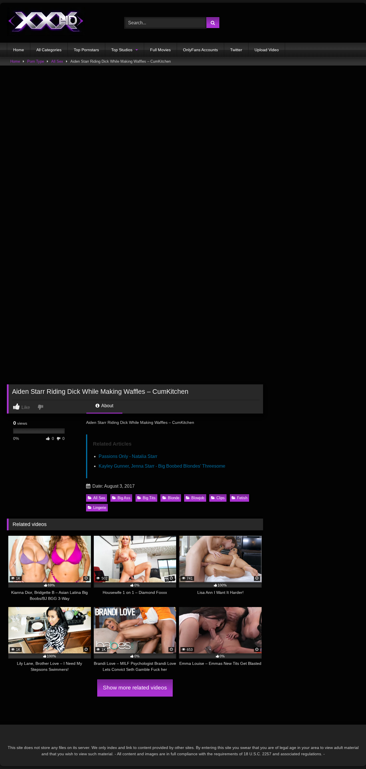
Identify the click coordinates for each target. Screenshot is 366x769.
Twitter (236, 50)
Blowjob (197, 498)
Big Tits (149, 498)
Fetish (242, 498)
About (106, 405)
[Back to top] (348, 752)
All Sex (57, 61)
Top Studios (121, 50)
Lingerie (99, 507)
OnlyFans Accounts (200, 50)
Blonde (173, 498)
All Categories (48, 50)
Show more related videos (135, 688)
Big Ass (124, 498)
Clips (220, 498)
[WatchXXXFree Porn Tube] (46, 22)
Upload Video (266, 50)
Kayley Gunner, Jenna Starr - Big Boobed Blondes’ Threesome (162, 466)
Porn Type (35, 61)
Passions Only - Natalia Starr (128, 456)
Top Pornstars (86, 50)
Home (18, 50)
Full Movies (160, 50)
